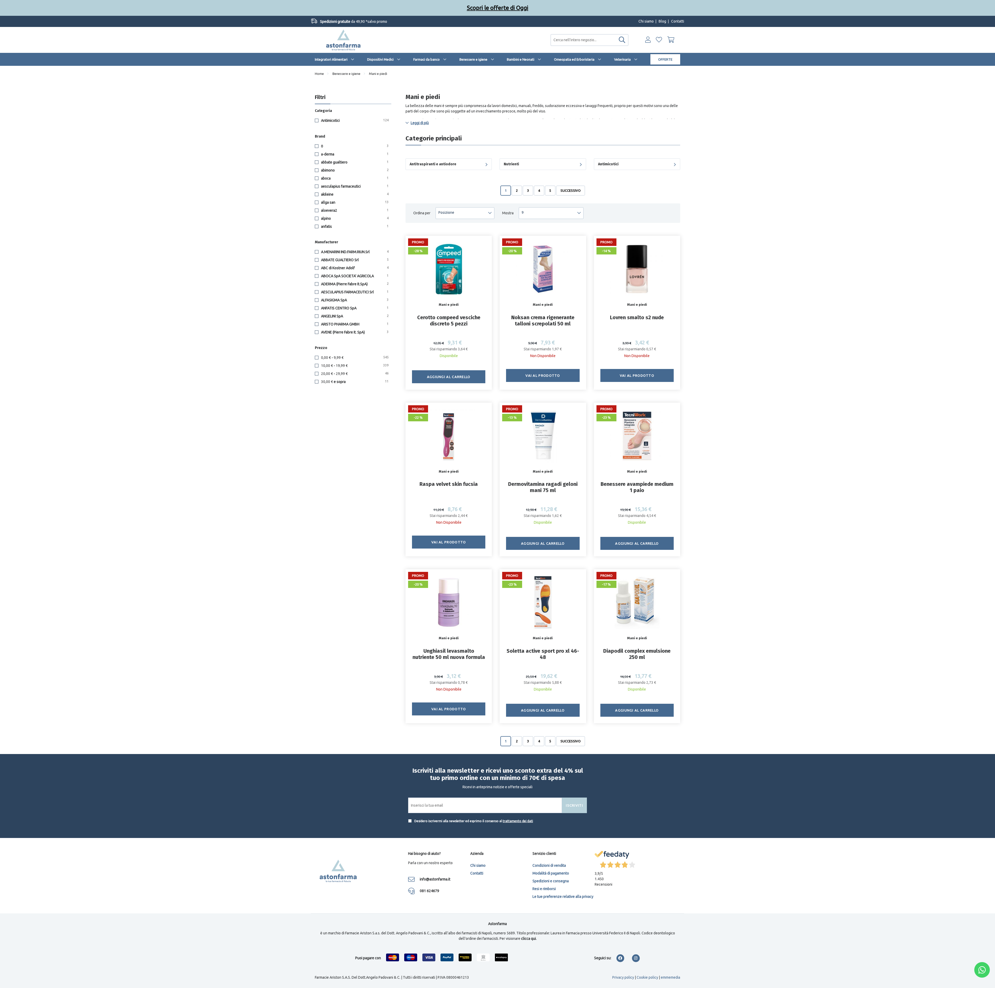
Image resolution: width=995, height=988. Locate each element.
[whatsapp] (982, 970)
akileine (354, 194)
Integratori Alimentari (331, 59)
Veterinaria (622, 59)
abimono (354, 170)
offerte (665, 59)
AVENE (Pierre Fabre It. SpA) (354, 332)
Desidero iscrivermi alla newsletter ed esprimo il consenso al (473, 821)
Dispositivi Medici (380, 59)
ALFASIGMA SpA (354, 300)
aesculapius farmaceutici (354, 186)
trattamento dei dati (518, 821)
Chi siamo (646, 21)
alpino (354, 218)
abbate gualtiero (354, 162)
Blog (662, 21)
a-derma (354, 154)
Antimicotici (354, 120)
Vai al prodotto (542, 375)
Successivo (570, 190)
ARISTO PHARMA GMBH (354, 324)
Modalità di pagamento (550, 873)
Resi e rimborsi (544, 889)
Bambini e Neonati (520, 59)
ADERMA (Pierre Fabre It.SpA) (354, 284)
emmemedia (670, 977)
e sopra (355, 382)
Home (319, 73)
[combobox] (589, 40)
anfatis (354, 226)
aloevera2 (354, 210)
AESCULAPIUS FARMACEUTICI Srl (354, 292)
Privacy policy (623, 977)
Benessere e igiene (473, 59)
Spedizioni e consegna (550, 881)
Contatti (677, 21)
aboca (354, 178)
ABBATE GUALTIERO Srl (354, 260)
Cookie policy (647, 977)
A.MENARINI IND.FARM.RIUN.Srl (354, 252)
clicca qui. (529, 938)
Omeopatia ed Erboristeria (574, 59)
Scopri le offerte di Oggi (497, 7)
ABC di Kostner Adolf (354, 268)
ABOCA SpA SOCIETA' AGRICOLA (354, 276)
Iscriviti (574, 805)
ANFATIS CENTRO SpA (354, 308)
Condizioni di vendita (549, 865)
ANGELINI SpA (354, 316)
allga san (354, 202)
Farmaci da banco (426, 59)
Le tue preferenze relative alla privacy (562, 896)
